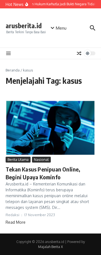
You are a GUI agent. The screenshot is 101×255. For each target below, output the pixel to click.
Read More (16, 222)
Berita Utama (18, 159)
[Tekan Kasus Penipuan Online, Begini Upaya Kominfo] (50, 127)
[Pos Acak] (79, 53)
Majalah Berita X (50, 247)
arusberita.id (24, 26)
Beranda (13, 70)
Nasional (41, 159)
